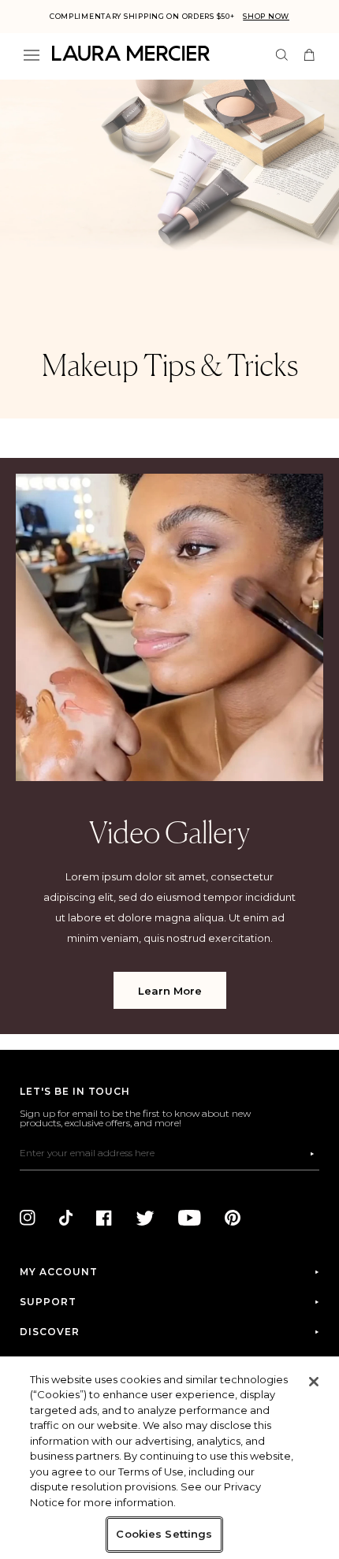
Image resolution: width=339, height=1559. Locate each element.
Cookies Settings (164, 1533)
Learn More (170, 990)
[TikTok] (66, 1218)
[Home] (131, 53)
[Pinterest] (232, 1218)
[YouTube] (189, 1218)
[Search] (282, 55)
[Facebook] (104, 1218)
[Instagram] (27, 1218)
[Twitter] (145, 1218)
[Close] (313, 1381)
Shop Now (266, 16)
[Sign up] (312, 1154)
